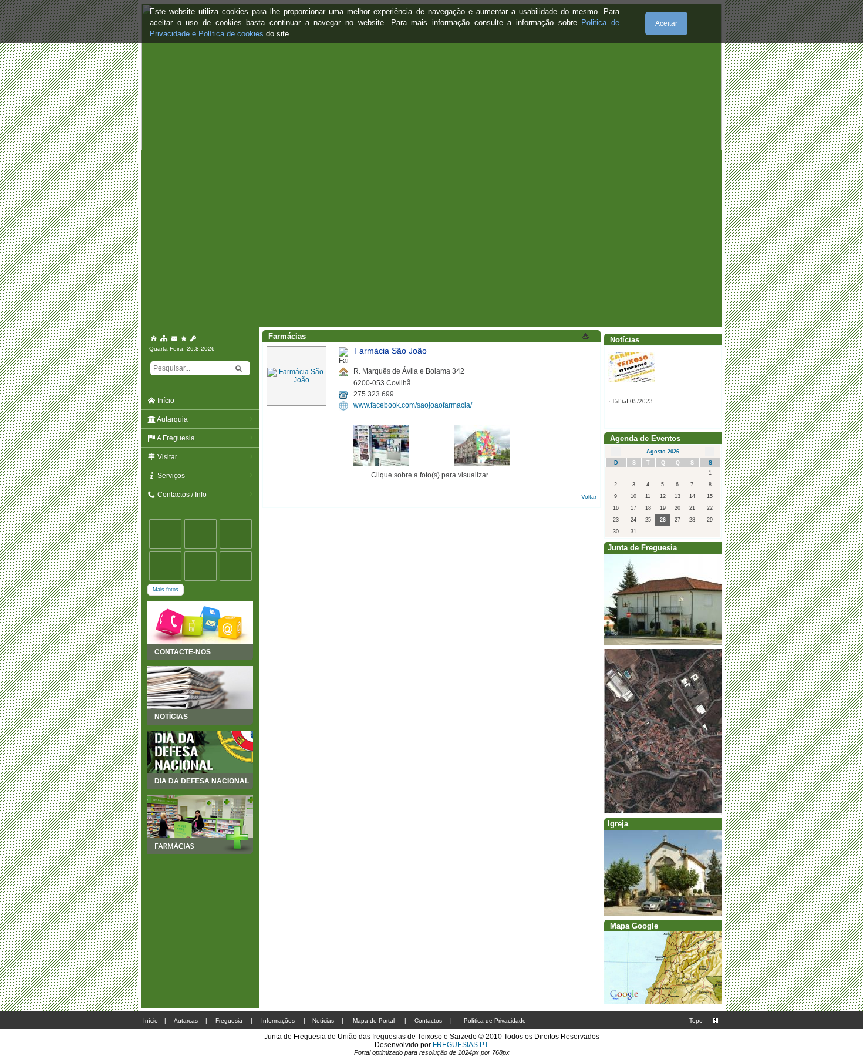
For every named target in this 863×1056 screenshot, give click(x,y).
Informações (278, 1020)
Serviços (170, 476)
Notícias (323, 1020)
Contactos (428, 1020)
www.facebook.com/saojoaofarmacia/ (412, 405)
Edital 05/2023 (632, 354)
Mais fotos (165, 590)
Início (165, 400)
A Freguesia (175, 438)
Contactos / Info (181, 494)
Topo (696, 1020)
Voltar (588, 496)
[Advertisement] (431, 238)
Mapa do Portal (374, 1020)
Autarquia (172, 419)
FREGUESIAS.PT (460, 1045)
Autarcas (186, 1020)
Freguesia (228, 1020)
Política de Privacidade (495, 1020)
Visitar (166, 457)
